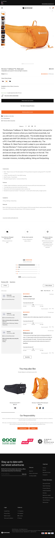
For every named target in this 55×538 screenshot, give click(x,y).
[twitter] (29, 126)
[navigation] (53, 36)
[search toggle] (50, 8)
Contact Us (45, 474)
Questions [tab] (12, 282)
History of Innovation (33, 473)
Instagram (21, 513)
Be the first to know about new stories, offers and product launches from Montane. (13, 469)
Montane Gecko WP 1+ (15, 402)
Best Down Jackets (47, 495)
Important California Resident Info (10, 217)
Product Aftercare (46, 488)
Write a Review (50, 286)
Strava (20, 518)
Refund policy (45, 502)
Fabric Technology (46, 485)
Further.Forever (23, 428)
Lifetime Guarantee (47, 490)
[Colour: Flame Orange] (6, 80)
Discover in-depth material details (11, 95)
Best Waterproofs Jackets (48, 497)
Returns (44, 470)
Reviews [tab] (4, 282)
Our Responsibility (32, 475)
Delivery (44, 467)
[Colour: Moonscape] (2, 80)
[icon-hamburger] (2, 8)
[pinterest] (32, 126)
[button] (47, 74)
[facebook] (25, 126)
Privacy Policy (7, 513)
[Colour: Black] (10, 80)
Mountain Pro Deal (46, 472)
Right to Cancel (7, 515)
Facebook (21, 511)
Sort (42, 290)
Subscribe (24, 474)
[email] (35, 126)
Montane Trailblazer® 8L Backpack (40, 402)
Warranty (45, 492)
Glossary (33, 428)
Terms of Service (46, 500)
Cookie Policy (7, 511)
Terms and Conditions (8, 518)
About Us (31, 471)
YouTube (21, 515)
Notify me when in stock (27, 112)
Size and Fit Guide (46, 483)
